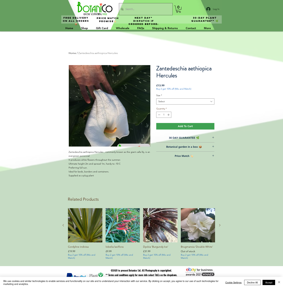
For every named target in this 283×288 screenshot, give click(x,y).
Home (72, 53)
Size (159, 95)
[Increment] (169, 115)
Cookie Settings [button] (233, 282)
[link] (178, 9)
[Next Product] (220, 225)
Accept (268, 282)
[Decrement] (159, 115)
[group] (141, 236)
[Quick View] (85, 225)
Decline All (252, 282)
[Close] (279, 282)
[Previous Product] (63, 225)
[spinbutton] (164, 115)
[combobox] (185, 101)
